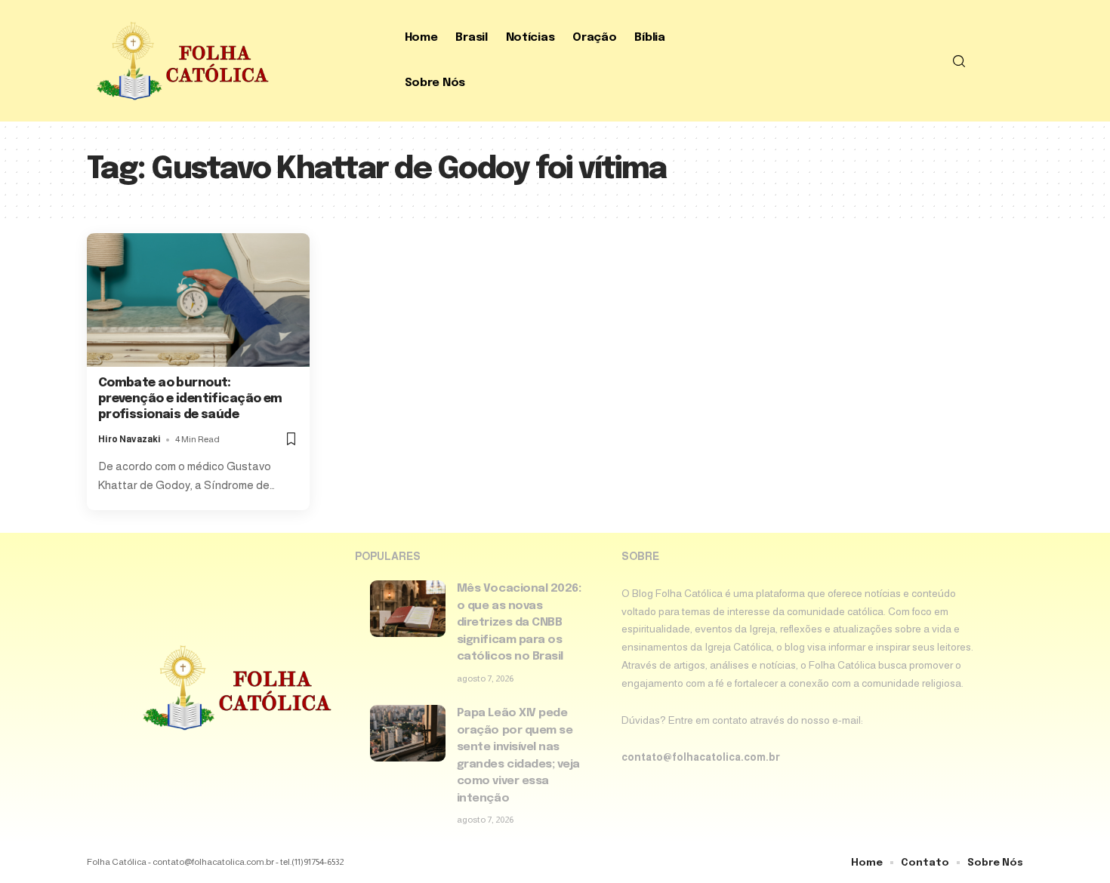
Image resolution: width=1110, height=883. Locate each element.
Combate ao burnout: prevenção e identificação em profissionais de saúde (190, 399)
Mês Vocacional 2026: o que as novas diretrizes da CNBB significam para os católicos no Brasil (519, 623)
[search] (959, 61)
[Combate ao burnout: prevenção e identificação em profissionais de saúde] (198, 300)
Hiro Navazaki (129, 439)
